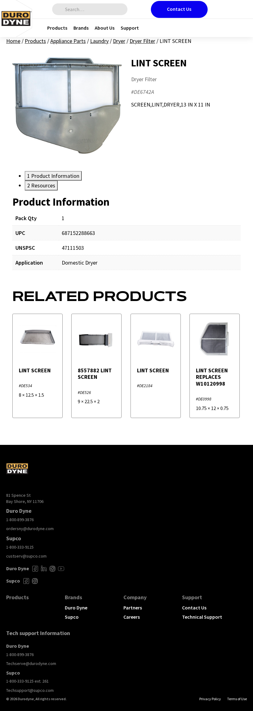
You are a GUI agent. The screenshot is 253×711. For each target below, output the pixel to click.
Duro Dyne (76, 607)
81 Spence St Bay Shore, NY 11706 (25, 498)
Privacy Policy (210, 698)
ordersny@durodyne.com (30, 528)
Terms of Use (237, 698)
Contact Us (179, 9)
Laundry (99, 40)
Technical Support (202, 617)
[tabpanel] (126, 237)
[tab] (53, 176)
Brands (81, 28)
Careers (131, 617)
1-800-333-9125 (20, 547)
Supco (72, 617)
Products (57, 28)
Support (130, 28)
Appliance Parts (68, 40)
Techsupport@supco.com (30, 690)
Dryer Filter (142, 40)
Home (13, 40)
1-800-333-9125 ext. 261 (27, 681)
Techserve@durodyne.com (31, 663)
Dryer (119, 40)
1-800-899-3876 (20, 519)
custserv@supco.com (26, 556)
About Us (104, 28)
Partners (132, 607)
